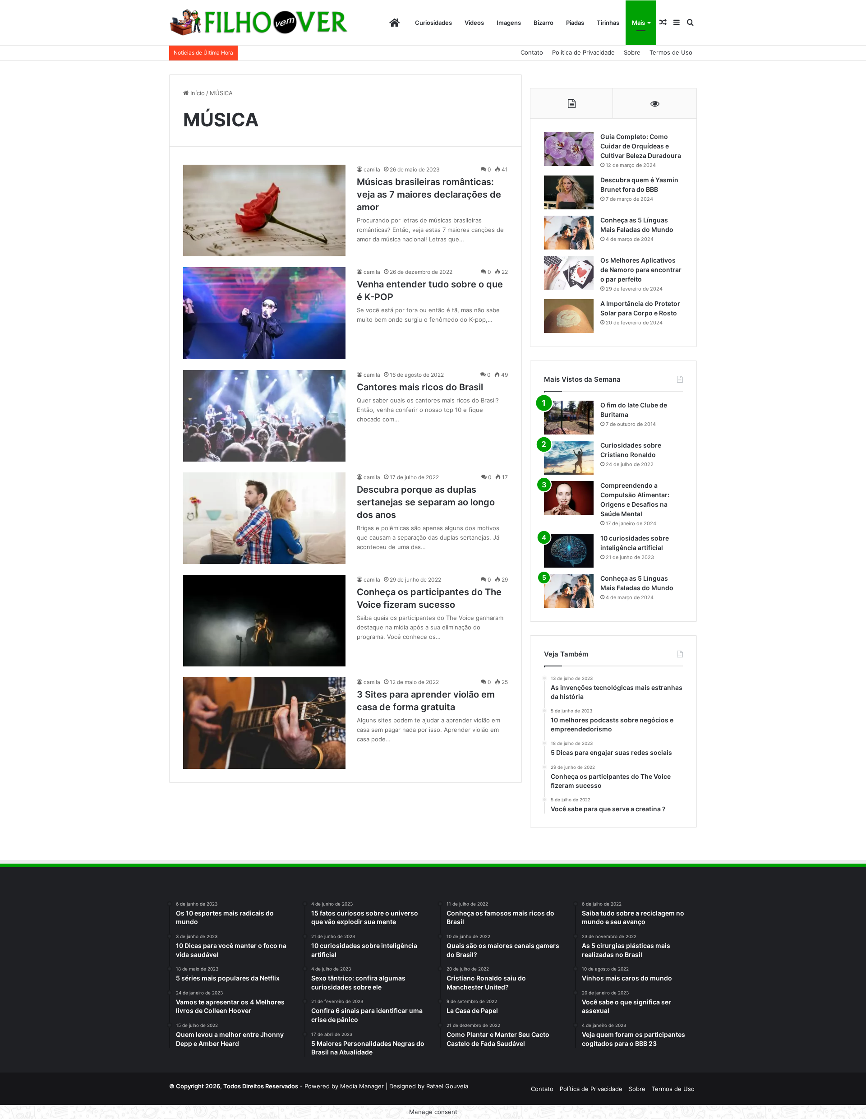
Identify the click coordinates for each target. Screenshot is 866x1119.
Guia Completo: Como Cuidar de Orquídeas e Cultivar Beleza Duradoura (640, 146)
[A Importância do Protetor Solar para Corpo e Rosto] (569, 316)
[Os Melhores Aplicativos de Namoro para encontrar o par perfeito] (569, 273)
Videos (474, 22)
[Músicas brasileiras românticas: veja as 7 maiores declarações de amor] (264, 210)
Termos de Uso (671, 52)
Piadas (575, 22)
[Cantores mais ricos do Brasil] (264, 416)
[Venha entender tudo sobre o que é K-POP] (264, 313)
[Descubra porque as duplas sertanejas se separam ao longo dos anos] (264, 518)
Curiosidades (433, 22)
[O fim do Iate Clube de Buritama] (569, 418)
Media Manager (362, 1086)
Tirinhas (608, 22)
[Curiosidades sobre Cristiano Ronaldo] (569, 458)
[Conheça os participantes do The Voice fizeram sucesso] (264, 620)
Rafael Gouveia (447, 1086)
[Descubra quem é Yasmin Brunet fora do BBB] (569, 192)
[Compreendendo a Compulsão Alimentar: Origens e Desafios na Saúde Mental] (569, 498)
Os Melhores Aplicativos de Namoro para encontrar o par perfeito (641, 269)
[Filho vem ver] (258, 22)
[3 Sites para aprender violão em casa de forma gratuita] (264, 723)
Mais (638, 22)
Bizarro (543, 22)
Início (197, 93)
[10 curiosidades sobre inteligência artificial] (569, 551)
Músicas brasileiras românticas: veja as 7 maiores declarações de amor (429, 194)
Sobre (632, 52)
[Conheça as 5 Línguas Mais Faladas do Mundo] (569, 233)
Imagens (509, 22)
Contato (532, 52)
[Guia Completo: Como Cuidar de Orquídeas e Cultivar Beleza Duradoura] (569, 149)
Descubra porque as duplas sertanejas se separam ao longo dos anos (426, 502)
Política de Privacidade (583, 52)
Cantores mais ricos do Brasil (420, 387)
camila (372, 169)
